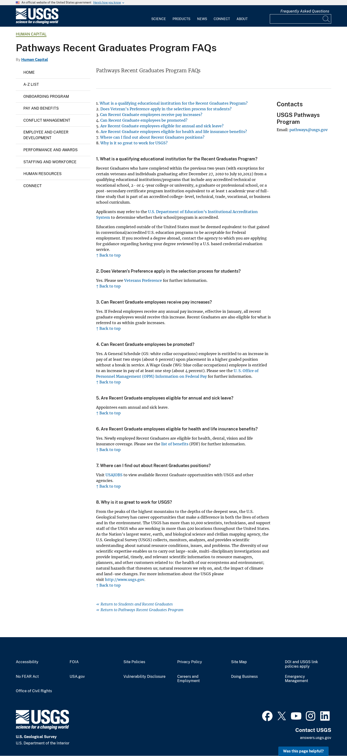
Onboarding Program (46, 96)
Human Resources (42, 174)
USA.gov (77, 676)
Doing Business (244, 676)
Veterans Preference (143, 280)
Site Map (239, 662)
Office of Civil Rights (34, 691)
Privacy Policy (189, 662)
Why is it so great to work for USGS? (134, 143)
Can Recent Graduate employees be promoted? (143, 120)
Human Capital (31, 34)
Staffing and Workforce (49, 162)
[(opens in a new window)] (267, 715)
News (202, 19)
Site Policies (134, 662)
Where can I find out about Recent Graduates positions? (152, 137)
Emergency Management (296, 678)
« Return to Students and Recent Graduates (134, 604)
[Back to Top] (330, 739)
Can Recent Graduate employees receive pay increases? (151, 114)
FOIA (74, 662)
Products (181, 19)
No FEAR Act (27, 676)
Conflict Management (46, 120)
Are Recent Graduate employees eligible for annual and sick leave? (162, 126)
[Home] (37, 23)
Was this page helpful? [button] (303, 751)
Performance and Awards (50, 150)
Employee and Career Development (45, 135)
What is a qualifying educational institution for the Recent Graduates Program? (174, 103)
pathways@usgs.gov (308, 129)
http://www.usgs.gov (124, 579)
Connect (222, 19)
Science (158, 19)
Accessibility (27, 662)
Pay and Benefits (41, 108)
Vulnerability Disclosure (144, 676)
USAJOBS (114, 474)
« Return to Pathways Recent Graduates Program (139, 609)
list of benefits (174, 444)
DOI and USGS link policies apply (301, 664)
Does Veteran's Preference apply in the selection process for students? (166, 109)
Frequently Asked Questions (304, 11)
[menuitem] (158, 16)
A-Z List (31, 84)
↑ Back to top (108, 255)
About (242, 19)
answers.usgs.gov (315, 737)
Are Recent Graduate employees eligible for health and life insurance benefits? (174, 131)
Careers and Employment (188, 678)
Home (29, 72)
